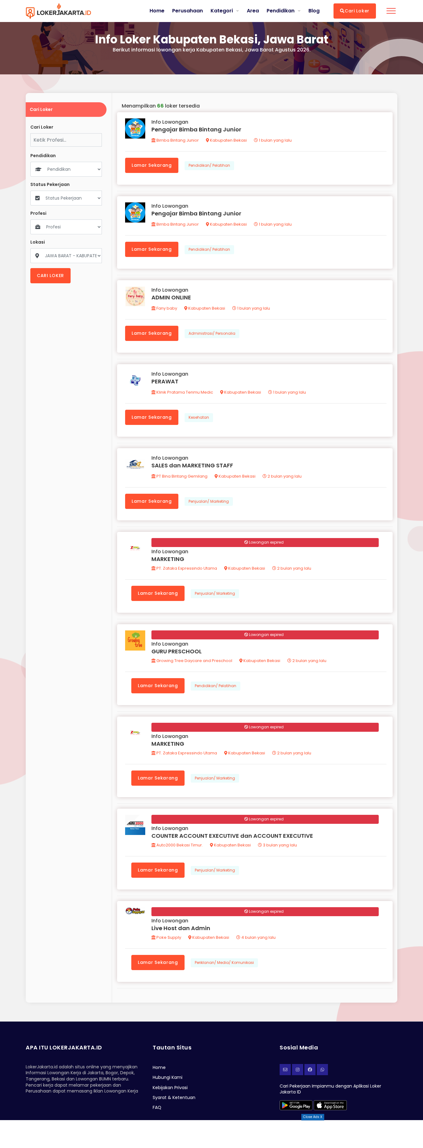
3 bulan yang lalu (279, 845)
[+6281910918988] (322, 1069)
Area (253, 10)
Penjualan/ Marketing (209, 501)
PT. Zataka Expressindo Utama (186, 568)
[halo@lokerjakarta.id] (285, 1069)
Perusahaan (187, 10)
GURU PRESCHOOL (176, 651)
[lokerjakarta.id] (310, 1069)
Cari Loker (357, 11)
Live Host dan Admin (180, 928)
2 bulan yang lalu (284, 476)
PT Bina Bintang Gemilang (181, 476)
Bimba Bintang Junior (177, 140)
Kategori (222, 10)
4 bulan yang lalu (258, 937)
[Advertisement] (211, 1134)
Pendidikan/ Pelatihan (209, 165)
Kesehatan (199, 417)
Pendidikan (280, 10)
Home (157, 10)
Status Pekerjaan (50, 185)
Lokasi (37, 242)
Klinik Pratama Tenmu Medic (184, 392)
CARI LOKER (50, 275)
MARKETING (167, 559)
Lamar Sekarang (152, 165)
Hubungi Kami (167, 1077)
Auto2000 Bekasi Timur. (179, 845)
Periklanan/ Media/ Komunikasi (224, 962)
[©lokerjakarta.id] (297, 1069)
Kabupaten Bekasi (228, 140)
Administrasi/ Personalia (212, 333)
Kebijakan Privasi (170, 1087)
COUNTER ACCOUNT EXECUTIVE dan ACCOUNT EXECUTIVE (232, 836)
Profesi (38, 213)
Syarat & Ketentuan (174, 1097)
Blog (314, 10)
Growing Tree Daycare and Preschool (193, 661)
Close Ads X (312, 1117)
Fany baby (166, 308)
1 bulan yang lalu (275, 140)
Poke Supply (168, 937)
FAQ (157, 1107)
